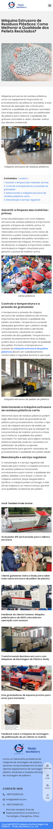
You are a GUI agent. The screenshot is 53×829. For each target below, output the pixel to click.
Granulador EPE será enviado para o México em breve (25, 538)
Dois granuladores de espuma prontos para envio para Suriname (26, 697)
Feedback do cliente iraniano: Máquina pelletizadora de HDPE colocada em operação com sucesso (22, 617)
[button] (49, 5)
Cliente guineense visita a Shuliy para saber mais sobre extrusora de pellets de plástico (25, 577)
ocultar (23, 178)
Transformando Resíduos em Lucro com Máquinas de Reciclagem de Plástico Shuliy (25, 658)
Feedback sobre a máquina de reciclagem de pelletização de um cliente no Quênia (25, 735)
